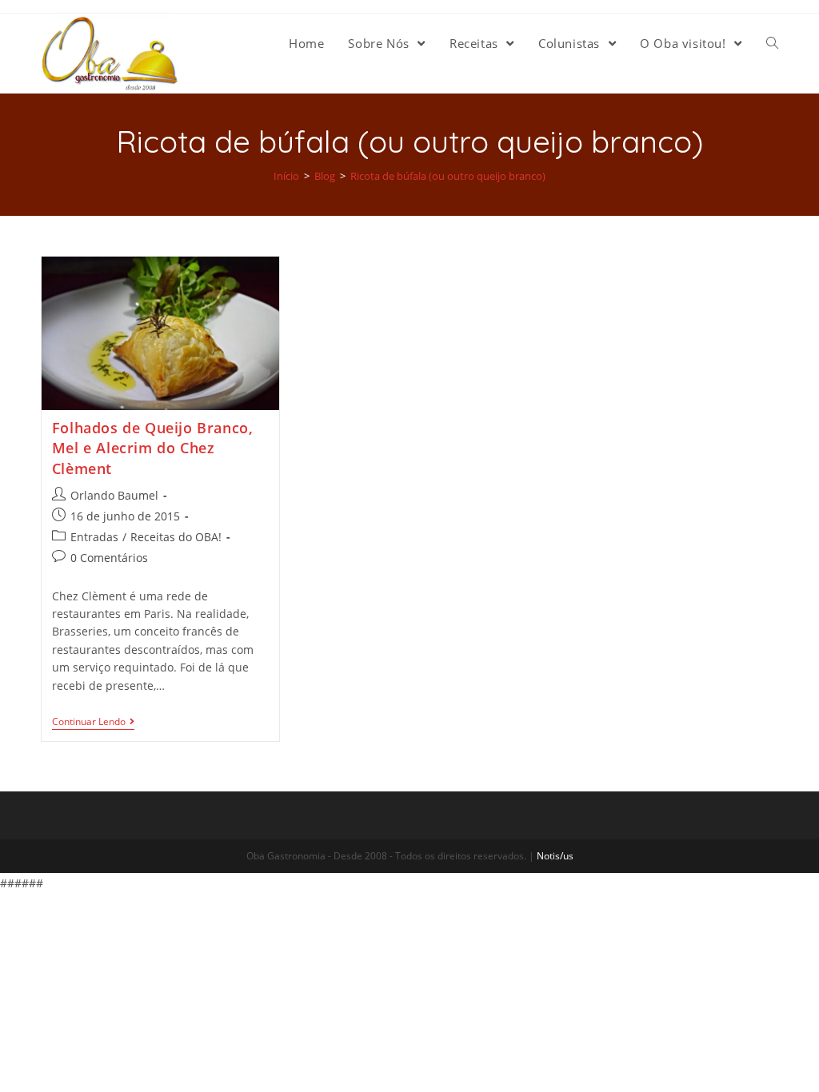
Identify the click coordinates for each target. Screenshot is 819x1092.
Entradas (94, 536)
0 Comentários (109, 557)
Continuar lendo (89, 722)
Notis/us (555, 856)
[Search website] (772, 43)
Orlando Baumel (114, 495)
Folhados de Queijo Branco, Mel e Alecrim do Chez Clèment (153, 447)
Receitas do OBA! (176, 536)
